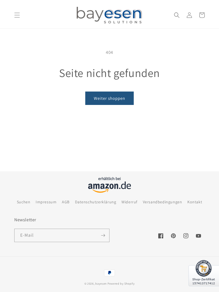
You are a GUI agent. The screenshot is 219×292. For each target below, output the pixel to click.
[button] (17, 15)
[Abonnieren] (103, 235)
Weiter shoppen (109, 98)
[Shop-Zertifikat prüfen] (203, 289)
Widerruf (129, 201)
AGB (66, 201)
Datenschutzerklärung (95, 201)
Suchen (24, 201)
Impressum (46, 201)
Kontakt (194, 201)
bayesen (101, 283)
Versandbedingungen (162, 201)
